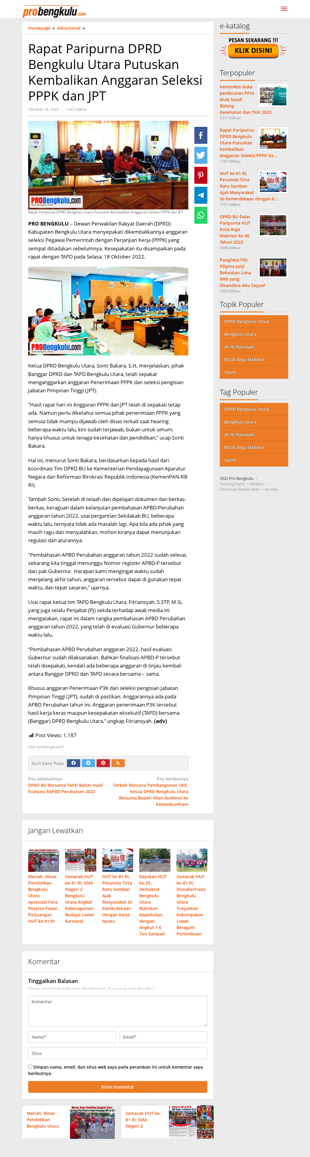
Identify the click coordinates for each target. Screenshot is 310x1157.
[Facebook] (73, 763)
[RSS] (118, 763)
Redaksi (257, 483)
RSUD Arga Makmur (244, 359)
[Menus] (284, 9)
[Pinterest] (103, 763)
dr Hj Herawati (239, 347)
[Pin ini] (200, 175)
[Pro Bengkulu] (54, 11)
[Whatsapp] (200, 215)
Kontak (271, 489)
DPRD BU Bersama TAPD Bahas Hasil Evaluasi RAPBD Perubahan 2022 (65, 785)
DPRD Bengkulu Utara (246, 321)
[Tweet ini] (200, 155)
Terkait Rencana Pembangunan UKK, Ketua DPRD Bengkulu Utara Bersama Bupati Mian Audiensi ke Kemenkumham (150, 791)
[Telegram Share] (200, 195)
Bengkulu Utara (240, 334)
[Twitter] (88, 763)
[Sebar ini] (200, 135)
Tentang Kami (232, 483)
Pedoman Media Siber (239, 489)
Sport (230, 372)
